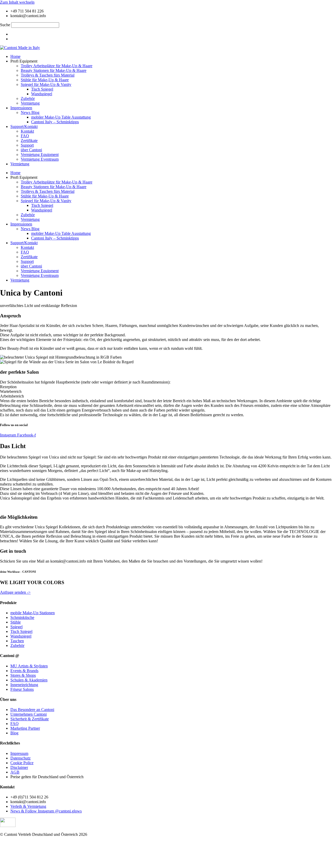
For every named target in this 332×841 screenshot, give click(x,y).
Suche (5, 25)
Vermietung (30, 103)
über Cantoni (31, 150)
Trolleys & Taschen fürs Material (47, 75)
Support (27, 145)
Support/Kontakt (24, 126)
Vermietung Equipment (40, 154)
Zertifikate (29, 140)
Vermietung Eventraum (40, 159)
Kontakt (27, 131)
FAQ (25, 136)
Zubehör (28, 98)
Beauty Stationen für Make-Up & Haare (53, 70)
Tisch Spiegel (42, 89)
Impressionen (21, 108)
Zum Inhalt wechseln (17, 2)
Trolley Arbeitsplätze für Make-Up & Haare (56, 66)
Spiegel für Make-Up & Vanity (46, 84)
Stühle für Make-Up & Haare (45, 80)
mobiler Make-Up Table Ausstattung (61, 117)
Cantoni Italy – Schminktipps (55, 122)
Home (15, 56)
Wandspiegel (41, 94)
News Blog (30, 112)
